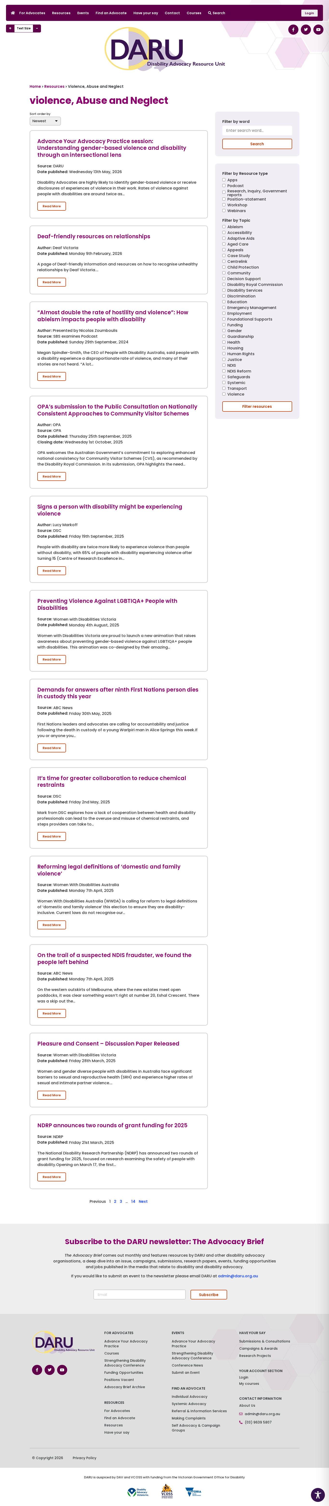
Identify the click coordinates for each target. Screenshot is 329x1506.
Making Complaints (189, 1418)
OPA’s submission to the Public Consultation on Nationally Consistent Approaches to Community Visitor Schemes (117, 410)
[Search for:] (257, 132)
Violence (235, 394)
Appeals (235, 250)
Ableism (235, 227)
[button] (51, 206)
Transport (237, 389)
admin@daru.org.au (238, 1276)
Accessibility (239, 233)
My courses (249, 1383)
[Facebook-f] (293, 30)
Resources (61, 13)
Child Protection (243, 267)
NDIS (231, 366)
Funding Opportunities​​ (123, 1372)
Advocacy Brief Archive (124, 1387)
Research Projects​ (255, 1355)
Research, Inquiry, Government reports (257, 193)
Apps (232, 180)
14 (133, 1201)
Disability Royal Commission (255, 285)
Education (237, 302)
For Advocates (32, 13)
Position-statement (246, 199)
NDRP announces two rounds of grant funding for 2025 (112, 1125)
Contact (172, 13)
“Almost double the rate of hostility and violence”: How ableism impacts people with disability (112, 316)
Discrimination (241, 296)
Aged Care (237, 244)
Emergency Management (251, 308)
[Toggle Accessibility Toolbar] (317, 1494)
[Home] (13, 13)
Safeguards (238, 377)
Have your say (145, 13)
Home (35, 86)
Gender (234, 331)
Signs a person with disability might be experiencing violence (109, 510)
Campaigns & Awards (258, 1348)
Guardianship (240, 337)
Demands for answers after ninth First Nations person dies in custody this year (117, 693)
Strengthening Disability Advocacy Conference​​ (125, 1363)
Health (233, 342)
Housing (235, 348)
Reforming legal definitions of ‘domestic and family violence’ (108, 870)
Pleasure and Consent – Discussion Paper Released (108, 1043)
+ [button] (10, 28)
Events (83, 13)
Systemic (236, 383)
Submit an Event (186, 1372)
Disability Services (245, 291)
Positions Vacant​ (119, 1379)
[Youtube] (318, 30)
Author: (44, 248)
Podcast (235, 186)
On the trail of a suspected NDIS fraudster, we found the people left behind (114, 958)
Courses (194, 13)
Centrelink (237, 262)
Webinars (236, 211)
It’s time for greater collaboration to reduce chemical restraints (111, 782)
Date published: (52, 172)
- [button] (37, 28)
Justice (234, 360)
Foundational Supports (249, 319)
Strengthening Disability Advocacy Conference (192, 1356)
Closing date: (50, 442)
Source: (44, 166)
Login (243, 1377)
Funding (235, 325)
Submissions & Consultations (264, 1341)
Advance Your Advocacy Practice (126, 1343)
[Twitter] (306, 30)
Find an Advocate (111, 13)
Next (143, 1201)
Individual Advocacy (189, 1396)
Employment (239, 314)
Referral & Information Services (199, 1411)
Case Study (238, 256)
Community (238, 273)
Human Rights (241, 354)
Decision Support (244, 279)
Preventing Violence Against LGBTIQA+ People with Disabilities (107, 604)
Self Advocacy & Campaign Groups (196, 1428)
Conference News (187, 1365)
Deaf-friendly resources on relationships (93, 236)
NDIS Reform (239, 371)
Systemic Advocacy (189, 1403)
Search (219, 13)
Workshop (237, 205)
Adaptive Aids (241, 239)
